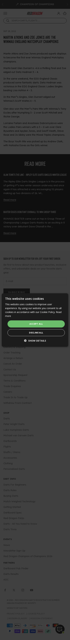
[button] (35, 341)
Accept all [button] (36, 323)
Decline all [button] (36, 332)
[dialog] (35, 320)
